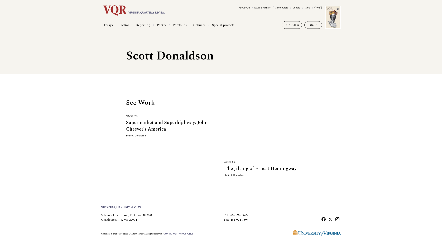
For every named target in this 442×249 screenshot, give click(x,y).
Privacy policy (186, 234)
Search (291, 25)
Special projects (223, 25)
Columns (199, 25)
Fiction (124, 25)
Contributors (281, 8)
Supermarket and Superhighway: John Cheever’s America (167, 126)
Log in (313, 25)
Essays (108, 25)
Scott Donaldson (137, 136)
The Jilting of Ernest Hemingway (260, 168)
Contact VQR (170, 234)
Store (307, 8)
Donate (296, 8)
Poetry (161, 25)
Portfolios (180, 25)
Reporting (143, 25)
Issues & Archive (262, 8)
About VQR (244, 8)
